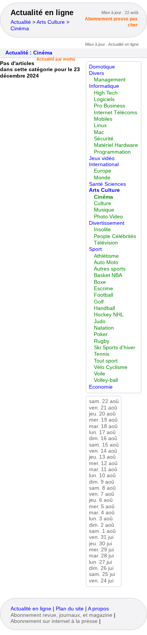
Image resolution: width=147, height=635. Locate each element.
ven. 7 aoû (101, 494)
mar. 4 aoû (102, 512)
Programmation (112, 152)
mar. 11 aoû (103, 469)
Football (103, 295)
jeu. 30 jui (100, 543)
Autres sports (110, 269)
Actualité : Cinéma (28, 53)
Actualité (21, 22)
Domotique (102, 67)
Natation (104, 328)
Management (110, 79)
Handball (104, 308)
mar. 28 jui (101, 556)
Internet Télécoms (115, 112)
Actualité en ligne (42, 12)
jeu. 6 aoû (101, 500)
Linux (100, 125)
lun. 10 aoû (102, 475)
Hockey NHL (109, 315)
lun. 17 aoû (102, 432)
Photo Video (108, 216)
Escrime (103, 288)
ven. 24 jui (101, 581)
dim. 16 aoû (103, 438)
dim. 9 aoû (101, 482)
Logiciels (104, 99)
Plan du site (70, 609)
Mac (99, 132)
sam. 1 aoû (102, 531)
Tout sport (106, 361)
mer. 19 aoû (103, 420)
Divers (96, 73)
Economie (101, 387)
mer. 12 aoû (103, 463)
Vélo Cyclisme (110, 367)
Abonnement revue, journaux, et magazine (61, 615)
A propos (98, 609)
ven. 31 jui (101, 537)
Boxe (100, 282)
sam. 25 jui (102, 574)
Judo (100, 321)
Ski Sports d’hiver (114, 347)
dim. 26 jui (101, 568)
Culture (102, 203)
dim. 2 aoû (101, 525)
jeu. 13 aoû (102, 457)
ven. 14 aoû (103, 451)
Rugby (101, 341)
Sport (95, 249)
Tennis (101, 354)
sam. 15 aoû (104, 445)
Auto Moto (106, 262)
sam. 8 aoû (102, 488)
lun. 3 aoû (101, 518)
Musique (104, 210)
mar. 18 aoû (103, 426)
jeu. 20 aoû (102, 414)
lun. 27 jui (100, 562)
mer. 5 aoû (102, 506)
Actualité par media (56, 59)
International (104, 164)
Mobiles (103, 119)
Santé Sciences (107, 184)
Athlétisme (106, 256)
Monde (102, 178)
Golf (99, 302)
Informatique (104, 86)
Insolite (102, 229)
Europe (102, 171)
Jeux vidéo (102, 158)
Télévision (106, 243)
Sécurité (103, 139)
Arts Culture (51, 22)
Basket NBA (108, 275)
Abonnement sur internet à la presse (54, 621)
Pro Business (109, 106)
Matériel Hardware (116, 145)
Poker (101, 334)
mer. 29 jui (101, 550)
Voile (99, 374)
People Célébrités (115, 236)
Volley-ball (106, 380)
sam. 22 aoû (104, 401)
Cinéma (20, 28)
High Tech (106, 93)
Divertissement (106, 223)
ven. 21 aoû (103, 408)
